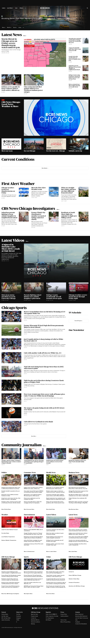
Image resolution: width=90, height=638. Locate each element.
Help (76, 619)
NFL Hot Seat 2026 (6, 618)
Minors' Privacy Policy (65, 621)
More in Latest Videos (51, 551)
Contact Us (33, 618)
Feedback (77, 621)
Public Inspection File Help (52, 616)
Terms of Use (63, 619)
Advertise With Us (35, 619)
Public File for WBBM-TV (51, 614)
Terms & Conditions (35, 621)
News (3, 27)
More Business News (73, 509)
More (24, 35)
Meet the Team (34, 614)
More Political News (6, 509)
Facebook (18, 616)
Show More (33, 436)
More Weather (44, 168)
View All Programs (78, 320)
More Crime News (50, 593)
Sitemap (33, 623)
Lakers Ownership (6, 619)
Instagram (18, 618)
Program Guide (34, 616)
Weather (9, 27)
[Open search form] (87, 8)
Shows (21, 8)
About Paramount (79, 614)
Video (19, 27)
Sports (14, 27)
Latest (3, 8)
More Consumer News (29, 509)
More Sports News (28, 593)
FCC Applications (50, 618)
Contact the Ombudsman (81, 623)
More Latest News (73, 551)
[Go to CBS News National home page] (45, 8)
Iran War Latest (5, 616)
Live (16, 8)
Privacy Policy (64, 614)
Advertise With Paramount (81, 616)
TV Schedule (75, 312)
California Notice (64, 616)
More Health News (50, 509)
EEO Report (48, 619)
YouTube (18, 614)
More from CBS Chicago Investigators (10, 593)
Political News (5, 614)
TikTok (17, 619)
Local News (10, 8)
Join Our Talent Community (81, 618)
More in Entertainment (29, 551)
